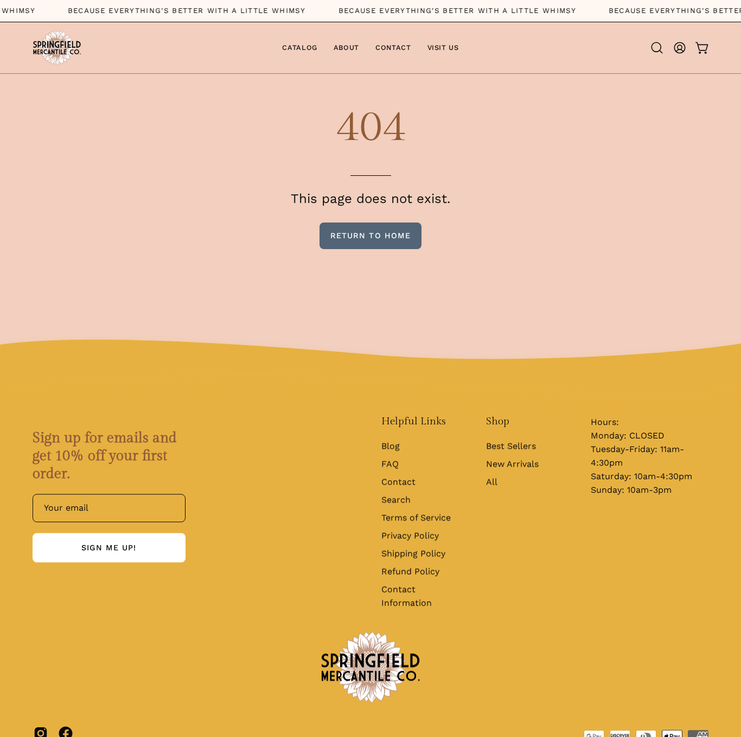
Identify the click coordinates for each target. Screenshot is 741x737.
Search (396, 499)
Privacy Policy (410, 535)
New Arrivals (512, 464)
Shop (497, 421)
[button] (657, 47)
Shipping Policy (413, 553)
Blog (390, 446)
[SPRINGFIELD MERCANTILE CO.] (57, 47)
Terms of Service (416, 517)
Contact (398, 481)
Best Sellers (511, 446)
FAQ (390, 464)
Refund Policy (410, 571)
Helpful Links (413, 421)
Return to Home (370, 235)
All (491, 481)
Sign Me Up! (108, 548)
